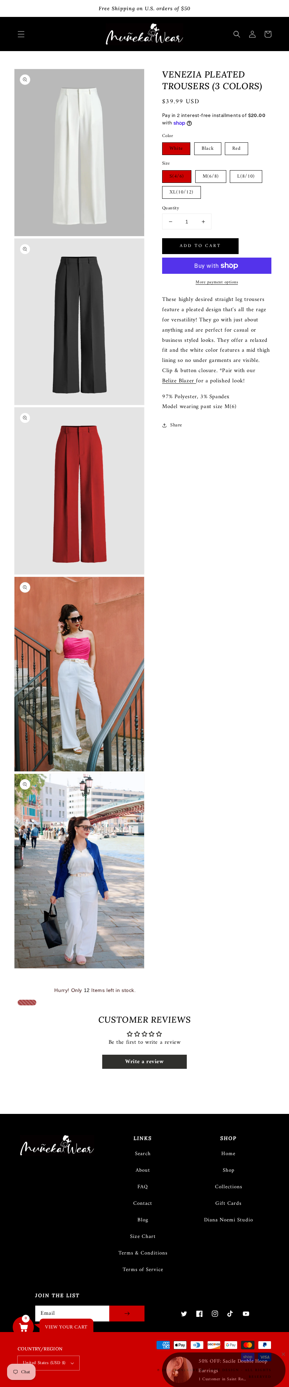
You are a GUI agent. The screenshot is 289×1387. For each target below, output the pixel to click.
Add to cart (200, 246)
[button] (21, 34)
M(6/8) (211, 176)
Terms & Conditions (142, 1253)
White (176, 148)
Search (143, 1154)
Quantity (170, 208)
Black (208, 148)
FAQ (142, 1187)
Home (228, 1154)
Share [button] (176, 425)
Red (236, 148)
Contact (142, 1203)
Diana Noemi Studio (228, 1220)
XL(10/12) (181, 192)
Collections (228, 1187)
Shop (228, 1170)
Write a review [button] (144, 1062)
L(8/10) (246, 176)
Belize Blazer (179, 381)
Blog (142, 1220)
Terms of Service (143, 1270)
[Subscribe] (126, 1313)
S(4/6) (177, 176)
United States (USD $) (44, 1363)
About (143, 1170)
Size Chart (143, 1236)
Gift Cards (228, 1203)
